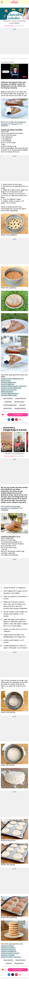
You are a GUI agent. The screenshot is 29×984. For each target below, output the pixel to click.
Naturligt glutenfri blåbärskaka (11, 388)
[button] (6, 442)
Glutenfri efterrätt (20, 398)
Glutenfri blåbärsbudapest (10, 393)
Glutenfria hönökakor (8, 947)
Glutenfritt (22, 405)
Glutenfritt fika (7, 408)
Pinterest (14, 124)
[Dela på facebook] (9, 419)
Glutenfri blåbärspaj (7, 384)
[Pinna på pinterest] (16, 419)
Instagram (22, 122)
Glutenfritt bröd (18, 963)
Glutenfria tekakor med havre (11, 957)
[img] (3, 414)
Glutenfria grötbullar (8, 955)
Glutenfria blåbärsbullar (9, 395)
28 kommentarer (18, 970)
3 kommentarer (18, 415)
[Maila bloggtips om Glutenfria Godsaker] (20, 419)
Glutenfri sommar (19, 402)
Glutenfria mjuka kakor (10, 405)
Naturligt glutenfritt (20, 408)
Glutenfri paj (8, 402)
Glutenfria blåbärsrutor (8, 382)
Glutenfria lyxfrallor (7, 946)
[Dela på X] (12, 419)
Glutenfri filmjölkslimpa (8, 951)
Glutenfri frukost (20, 960)
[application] (14, 71)
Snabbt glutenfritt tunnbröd (10, 953)
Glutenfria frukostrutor (8, 949)
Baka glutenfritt (10, 26)
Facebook (4, 124)
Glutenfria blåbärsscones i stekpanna (13, 386)
